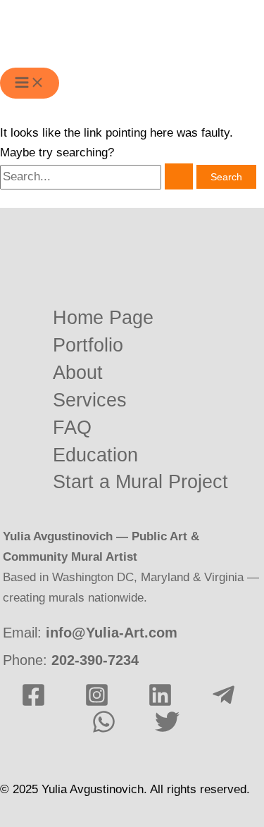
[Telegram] (223, 703)
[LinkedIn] (160, 703)
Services (90, 400)
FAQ (72, 428)
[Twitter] (167, 730)
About (78, 373)
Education (95, 455)
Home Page (103, 318)
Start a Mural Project (140, 482)
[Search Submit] (179, 176)
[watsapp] (104, 730)
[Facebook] (33, 703)
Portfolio (88, 345)
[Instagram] (97, 703)
